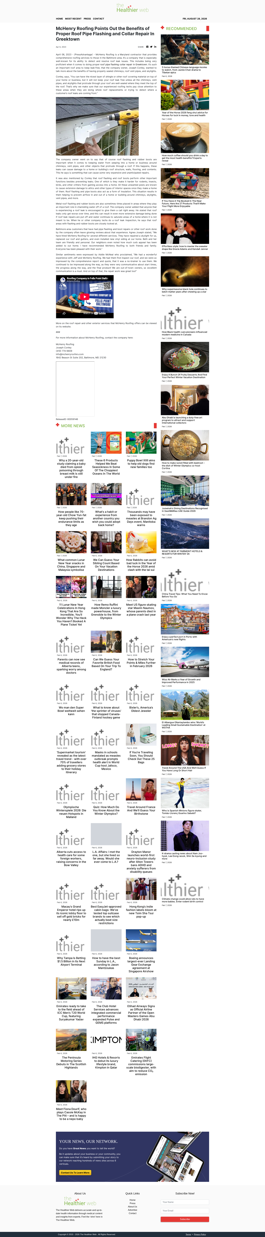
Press (132, 1203)
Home (133, 1200)
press (87, 18)
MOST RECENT (73, 18)
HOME (59, 18)
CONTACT (98, 18)
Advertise (132, 1210)
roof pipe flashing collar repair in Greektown (123, 64)
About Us (132, 1206)
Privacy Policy (200, 1234)
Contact (132, 1213)
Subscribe (185, 1219)
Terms (188, 1234)
